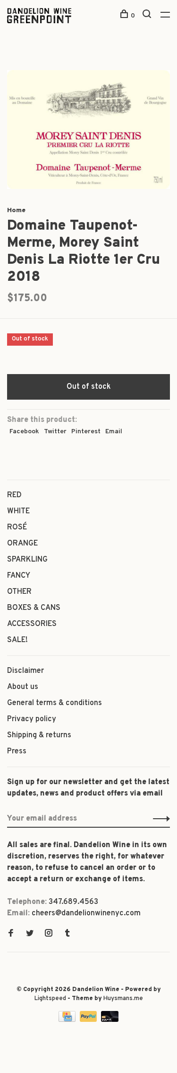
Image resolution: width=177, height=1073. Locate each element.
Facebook (24, 432)
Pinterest (86, 432)
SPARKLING (27, 559)
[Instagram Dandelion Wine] (48, 934)
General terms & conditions (54, 703)
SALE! (17, 640)
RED (14, 495)
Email (113, 432)
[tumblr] (67, 934)
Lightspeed (50, 998)
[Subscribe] (159, 818)
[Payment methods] (68, 1020)
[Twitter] (30, 934)
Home (16, 210)
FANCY (18, 576)
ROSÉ (17, 527)
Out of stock (89, 387)
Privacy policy (31, 719)
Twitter (55, 432)
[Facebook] (11, 934)
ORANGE (22, 543)
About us (22, 687)
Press (16, 751)
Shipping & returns (39, 735)
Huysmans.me (123, 998)
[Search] (148, 16)
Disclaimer (25, 671)
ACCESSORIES (32, 624)
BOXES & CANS (33, 608)
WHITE (18, 511)
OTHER (19, 592)
